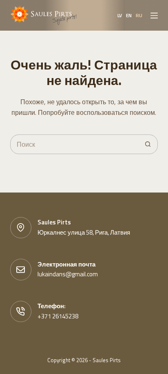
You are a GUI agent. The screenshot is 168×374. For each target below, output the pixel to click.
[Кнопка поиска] (148, 144)
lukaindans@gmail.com (68, 274)
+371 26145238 (58, 316)
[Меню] (154, 15)
